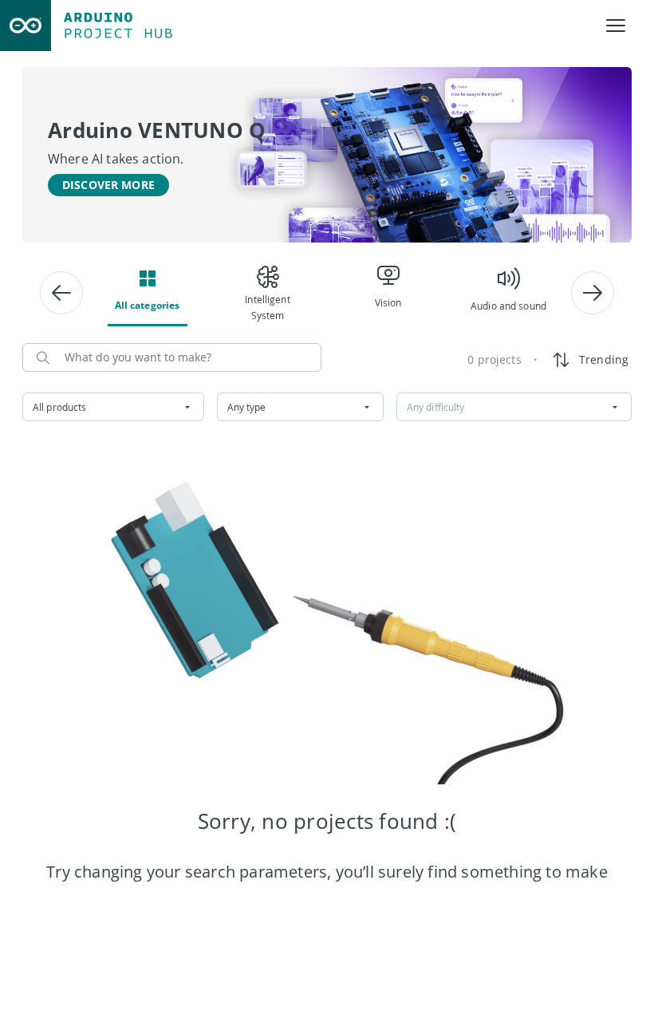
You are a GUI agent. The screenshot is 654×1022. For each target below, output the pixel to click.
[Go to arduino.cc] (25, 25)
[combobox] (113, 407)
